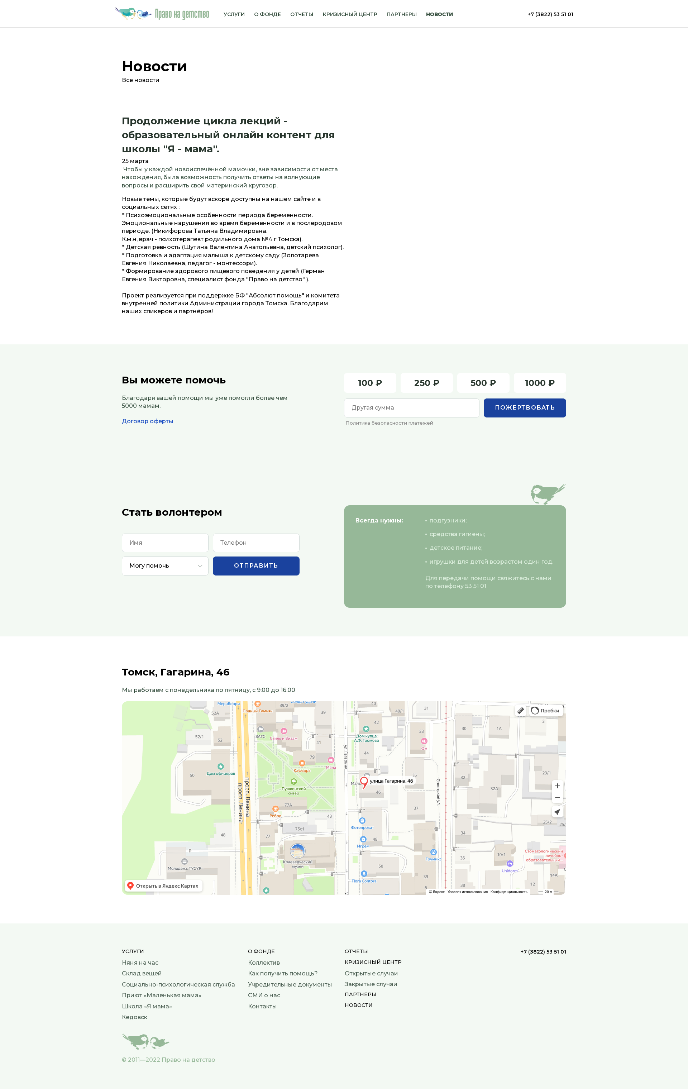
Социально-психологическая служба (178, 984)
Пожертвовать (525, 407)
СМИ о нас (264, 995)
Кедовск (134, 1017)
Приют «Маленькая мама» (161, 995)
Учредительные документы (290, 984)
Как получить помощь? (283, 973)
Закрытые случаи (371, 984)
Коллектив (264, 962)
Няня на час (140, 962)
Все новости (140, 80)
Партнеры (402, 14)
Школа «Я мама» (147, 1006)
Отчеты (301, 14)
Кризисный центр (350, 14)
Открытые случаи (371, 973)
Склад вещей (142, 973)
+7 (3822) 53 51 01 (550, 14)
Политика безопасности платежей (389, 423)
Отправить (256, 565)
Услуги (234, 14)
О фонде (267, 14)
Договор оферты (147, 421)
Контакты (262, 1006)
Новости (439, 14)
